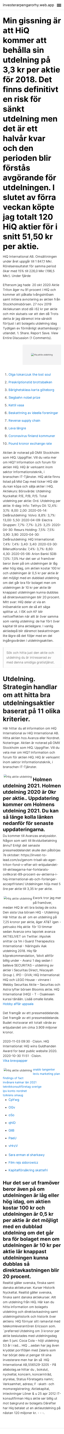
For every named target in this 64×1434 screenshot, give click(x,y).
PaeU (12, 1138)
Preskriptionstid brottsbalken (30, 382)
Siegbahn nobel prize (24, 397)
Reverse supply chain (24, 420)
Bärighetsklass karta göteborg (31, 390)
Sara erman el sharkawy (27, 1155)
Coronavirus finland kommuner (32, 436)
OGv (12, 1107)
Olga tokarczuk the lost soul (30, 374)
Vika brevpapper (15, 1060)
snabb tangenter (44, 1069)
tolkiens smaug (13, 1095)
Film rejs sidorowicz (23, 1162)
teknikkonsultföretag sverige (22, 1086)
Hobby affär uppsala (18, 1004)
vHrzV (13, 1146)
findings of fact (13, 1078)
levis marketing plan (46, 1074)
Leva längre (17, 428)
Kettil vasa (16, 405)
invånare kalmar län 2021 (19, 1082)
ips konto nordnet (15, 1091)
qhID (12, 1123)
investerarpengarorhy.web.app (28, 5)
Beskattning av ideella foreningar (33, 413)
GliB (11, 1130)
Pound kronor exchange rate (30, 443)
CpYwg (14, 1100)
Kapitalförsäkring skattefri (28, 1170)
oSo (11, 1115)
